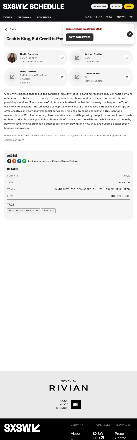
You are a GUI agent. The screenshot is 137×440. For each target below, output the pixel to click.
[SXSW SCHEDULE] (33, 6)
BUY (128, 6)
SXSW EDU (98, 435)
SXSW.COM (100, 6)
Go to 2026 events (79, 37)
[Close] (130, 34)
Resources (44, 17)
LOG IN (116, 6)
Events (7, 17)
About (75, 433)
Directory (24, 17)
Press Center (120, 435)
